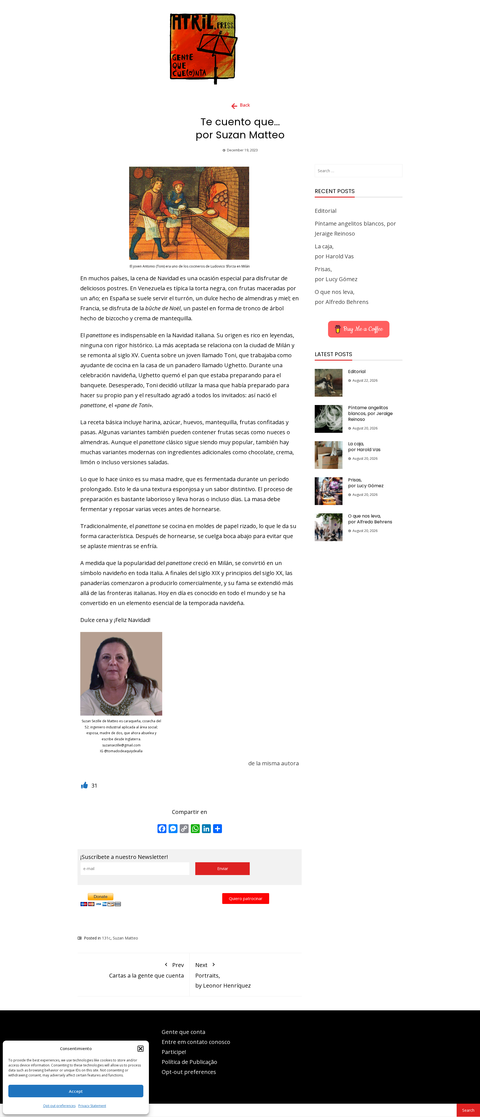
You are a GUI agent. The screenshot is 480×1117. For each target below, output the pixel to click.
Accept (76, 1091)
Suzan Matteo (125, 938)
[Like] (85, 785)
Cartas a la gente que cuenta (146, 970)
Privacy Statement (92, 1105)
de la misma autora (273, 763)
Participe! (174, 1052)
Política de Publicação (189, 1062)
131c (106, 938)
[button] (140, 1048)
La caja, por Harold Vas (364, 447)
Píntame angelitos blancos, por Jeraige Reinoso (370, 413)
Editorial (325, 210)
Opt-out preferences (59, 1105)
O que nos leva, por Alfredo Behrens (370, 519)
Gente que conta (183, 1032)
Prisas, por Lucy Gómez (366, 483)
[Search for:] (358, 170)
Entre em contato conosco (196, 1042)
